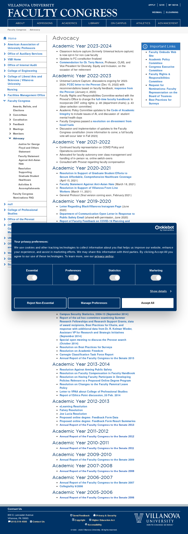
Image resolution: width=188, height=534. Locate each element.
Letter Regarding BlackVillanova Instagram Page (90, 206)
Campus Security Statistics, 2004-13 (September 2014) (94, 314)
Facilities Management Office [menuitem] (26, 95)
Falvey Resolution (71, 410)
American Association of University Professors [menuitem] (23, 46)
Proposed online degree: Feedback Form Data (89, 417)
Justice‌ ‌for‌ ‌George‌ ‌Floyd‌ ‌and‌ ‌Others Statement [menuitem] (29, 147)
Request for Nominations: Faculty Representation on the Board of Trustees (163, 90)
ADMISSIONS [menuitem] (45, 23)
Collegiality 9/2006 (71, 486)
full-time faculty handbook (113, 99)
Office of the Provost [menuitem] (21, 219)
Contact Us (39, 521)
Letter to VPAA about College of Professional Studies (94, 391)
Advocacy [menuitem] (18, 138)
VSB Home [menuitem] (14, 59)
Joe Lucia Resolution (73, 413)
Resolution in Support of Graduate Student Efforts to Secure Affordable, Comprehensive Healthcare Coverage (95, 175)
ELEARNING (172, 12)
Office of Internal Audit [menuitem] (22, 65)
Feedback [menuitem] (18, 124)
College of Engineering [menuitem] (22, 70)
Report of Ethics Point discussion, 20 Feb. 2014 (90, 395)
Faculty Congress (17, 29)
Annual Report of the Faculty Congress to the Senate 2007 (97, 482)
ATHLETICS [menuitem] (143, 23)
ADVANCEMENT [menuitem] (168, 23)
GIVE (162, 5)
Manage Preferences (94, 302)
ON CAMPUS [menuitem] (118, 23)
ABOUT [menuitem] (20, 23)
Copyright (80, 520)
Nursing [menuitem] (12, 89)
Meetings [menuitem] (18, 129)
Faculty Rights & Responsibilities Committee (159, 77)
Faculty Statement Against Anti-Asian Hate (87, 184)
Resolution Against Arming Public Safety (86, 369)
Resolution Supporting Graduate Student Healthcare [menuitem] (28, 174)
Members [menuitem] (18, 133)
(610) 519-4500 (19, 521)
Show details (158, 291)
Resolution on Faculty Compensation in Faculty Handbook (97, 373)
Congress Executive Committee (162, 68)
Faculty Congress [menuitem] (19, 101)
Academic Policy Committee (159, 61)
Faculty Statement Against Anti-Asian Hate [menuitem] (29, 159)
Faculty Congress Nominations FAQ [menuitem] (23, 195)
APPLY (152, 5)
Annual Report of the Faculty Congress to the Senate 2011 (97, 448)
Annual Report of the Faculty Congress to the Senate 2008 (97, 471)
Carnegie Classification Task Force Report (87, 354)
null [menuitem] (10, 204)
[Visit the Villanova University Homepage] (31, 4)
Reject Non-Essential (40, 302)
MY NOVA (173, 5)
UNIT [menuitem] (11, 238)
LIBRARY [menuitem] (93, 23)
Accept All (147, 302)
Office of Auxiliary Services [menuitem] (25, 53)
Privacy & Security (106, 515)
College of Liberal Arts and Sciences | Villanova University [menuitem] (25, 80)
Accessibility (95, 524)
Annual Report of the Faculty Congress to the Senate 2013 (97, 424)
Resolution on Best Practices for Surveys (86, 347)
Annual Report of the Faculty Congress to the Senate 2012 (97, 436)
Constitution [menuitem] (20, 119)
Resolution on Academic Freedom (81, 351)
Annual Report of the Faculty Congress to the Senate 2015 (97, 358)
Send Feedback (81, 515)
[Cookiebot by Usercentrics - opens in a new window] (158, 228)
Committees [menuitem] (20, 115)
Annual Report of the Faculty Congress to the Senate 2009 (97, 459)
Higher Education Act (103, 520)
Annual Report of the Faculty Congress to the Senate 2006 (97, 497)
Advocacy (35, 29)
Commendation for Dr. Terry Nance (81, 62)
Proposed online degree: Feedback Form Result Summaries (98, 421)
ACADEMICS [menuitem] (69, 23)
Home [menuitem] (12, 38)
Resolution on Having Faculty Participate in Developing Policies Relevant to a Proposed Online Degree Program (95, 378)
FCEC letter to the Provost (83, 84)
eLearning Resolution (73, 406)
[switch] (73, 278)
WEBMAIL (157, 12)
